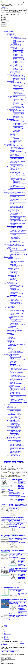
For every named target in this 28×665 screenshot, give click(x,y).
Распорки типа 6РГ (18, 54)
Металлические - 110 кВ (14, 409)
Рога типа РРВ (18, 68)
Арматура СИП (9, 144)
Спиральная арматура (13, 235)
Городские (13, 197)
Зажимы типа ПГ (18, 103)
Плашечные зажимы (16, 178)
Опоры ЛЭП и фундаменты (12, 404)
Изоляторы (13, 154)
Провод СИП (11, 306)
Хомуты (9, 347)
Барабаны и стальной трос (17, 388)
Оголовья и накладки (13, 335)
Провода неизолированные (18, 304)
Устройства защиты (16, 164)
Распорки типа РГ (18, 58)
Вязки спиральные (15, 441)
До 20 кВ (10, 317)
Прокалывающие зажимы (17, 179)
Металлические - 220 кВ (14, 414)
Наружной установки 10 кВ (18, 252)
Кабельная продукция (10, 283)
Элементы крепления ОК (17, 243)
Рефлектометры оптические (18, 233)
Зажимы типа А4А (19, 79)
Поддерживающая (12, 96)
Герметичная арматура (16, 151)
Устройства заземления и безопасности (16, 384)
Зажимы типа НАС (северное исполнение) (20, 85)
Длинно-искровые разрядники (15, 351)
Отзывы (3, 19)
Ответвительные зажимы (17, 157)
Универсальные (14, 209)
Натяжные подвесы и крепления (15, 239)
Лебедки (13, 364)
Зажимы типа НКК (18, 89)
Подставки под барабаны (17, 372)
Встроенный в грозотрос (17, 212)
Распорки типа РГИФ (19, 59)
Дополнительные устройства (18, 389)
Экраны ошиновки (15, 72)
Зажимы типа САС (18, 117)
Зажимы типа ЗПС (18, 113)
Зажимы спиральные (16, 450)
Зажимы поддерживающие (18, 97)
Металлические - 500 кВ (14, 430)
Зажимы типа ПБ (18, 102)
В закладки (4, 7)
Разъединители (14, 159)
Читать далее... (4, 478)
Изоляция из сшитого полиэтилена (16, 291)
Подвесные (14, 271)
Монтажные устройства (14, 455)
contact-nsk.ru (7, 461)
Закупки (3, 22)
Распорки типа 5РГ (18, 52)
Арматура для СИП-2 (16, 169)
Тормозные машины (16, 379)
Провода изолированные (17, 303)
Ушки (12, 143)
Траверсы (13, 162)
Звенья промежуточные (17, 120)
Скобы (12, 137)
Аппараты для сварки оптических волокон (16, 228)
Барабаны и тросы (15, 357)
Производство (4, 20)
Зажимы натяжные (16, 82)
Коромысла (14, 133)
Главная (3, 16)
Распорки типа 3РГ (18, 48)
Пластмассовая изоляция (17, 316)
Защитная (10, 34)
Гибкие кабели (14, 289)
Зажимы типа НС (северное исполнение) (20, 93)
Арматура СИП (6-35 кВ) (14, 145)
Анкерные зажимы (15, 147)
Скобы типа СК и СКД (20, 138)
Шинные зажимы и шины (17, 188)
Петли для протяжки (16, 397)
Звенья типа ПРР (18, 126)
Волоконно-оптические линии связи (14, 192)
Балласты (13, 36)
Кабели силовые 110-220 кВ (15, 296)
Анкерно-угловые (15, 410)
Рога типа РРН (17, 69)
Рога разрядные (15, 65)
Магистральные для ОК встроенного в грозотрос (17, 207)
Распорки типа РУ (18, 64)
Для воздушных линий (14, 440)
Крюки (12, 134)
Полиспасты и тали (15, 373)
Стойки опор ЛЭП (12, 435)
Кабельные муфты (9, 307)
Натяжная (10, 81)
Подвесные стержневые (17, 261)
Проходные (13, 262)
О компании (4, 24)
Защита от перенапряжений (18, 152)
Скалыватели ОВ (15, 234)
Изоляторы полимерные (14, 258)
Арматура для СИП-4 (16, 171)
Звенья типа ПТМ (18, 128)
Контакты (3, 25)
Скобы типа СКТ (18, 140)
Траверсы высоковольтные (18, 342)
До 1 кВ (10, 309)
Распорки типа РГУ (19, 61)
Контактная (11, 74)
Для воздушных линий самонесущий (16, 214)
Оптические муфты (13, 193)
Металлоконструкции (11, 328)
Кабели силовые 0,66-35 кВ (15, 285)
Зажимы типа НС (18, 90)
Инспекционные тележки (17, 359)
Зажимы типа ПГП (18, 106)
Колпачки (10, 282)
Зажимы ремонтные (16, 447)
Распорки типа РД (18, 62)
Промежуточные (15, 413)
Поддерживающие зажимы (17, 158)
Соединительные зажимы (17, 161)
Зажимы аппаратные (16, 75)
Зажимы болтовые (15, 45)
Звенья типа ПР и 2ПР (20, 123)
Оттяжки (10, 337)
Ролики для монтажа (16, 375)
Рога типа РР (17, 67)
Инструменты (11, 189)
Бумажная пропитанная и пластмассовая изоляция (17, 311)
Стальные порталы (12, 338)
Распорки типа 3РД (18, 50)
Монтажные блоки (15, 365)
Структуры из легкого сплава (18, 378)
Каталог (3, 17)
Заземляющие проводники (14, 330)
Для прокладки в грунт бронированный (16, 218)
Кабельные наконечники (17, 172)
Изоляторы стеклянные (14, 268)
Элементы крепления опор (18, 165)
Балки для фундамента (10, 190)
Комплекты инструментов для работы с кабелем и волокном (18, 231)
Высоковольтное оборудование (13, 244)
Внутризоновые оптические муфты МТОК (17, 195)
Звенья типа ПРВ (18, 124)
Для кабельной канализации (18, 216)
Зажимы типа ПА (18, 114)
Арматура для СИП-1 (16, 168)
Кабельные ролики (15, 392)
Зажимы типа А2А (19, 78)
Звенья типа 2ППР (18, 121)
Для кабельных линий (13, 386)
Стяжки (9, 340)
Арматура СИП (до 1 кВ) (14, 166)
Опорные (13, 259)
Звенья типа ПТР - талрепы (18, 131)
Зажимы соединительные (17, 110)
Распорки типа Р (18, 57)
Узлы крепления (15, 71)
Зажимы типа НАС (19, 83)
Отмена (12, 663)
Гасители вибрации (16, 37)
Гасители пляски (15, 44)
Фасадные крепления (16, 186)
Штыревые (13, 266)
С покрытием (14, 272)
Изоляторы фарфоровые (14, 275)
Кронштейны (11, 331)
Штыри (9, 348)
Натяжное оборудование (11, 354)
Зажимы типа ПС (18, 116)
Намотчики (13, 366)
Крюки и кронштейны (17, 155)
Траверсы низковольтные (17, 344)
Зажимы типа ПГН (18, 105)
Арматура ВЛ (8, 31)
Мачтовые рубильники (17, 174)
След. (5, 625)
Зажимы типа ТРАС (19, 95)
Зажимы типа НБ (18, 88)
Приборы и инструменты (14, 226)
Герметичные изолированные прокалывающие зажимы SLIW (20, 183)
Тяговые (12, 279)
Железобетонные (12, 407)
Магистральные (14, 204)
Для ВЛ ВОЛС (11, 355)
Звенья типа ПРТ (18, 127)
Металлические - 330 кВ (14, 420)
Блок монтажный (12, 33)
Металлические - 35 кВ (13, 426)
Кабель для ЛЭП (15, 302)
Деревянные (10, 406)
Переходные (14, 411)
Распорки (13, 47)
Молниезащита (8, 350)
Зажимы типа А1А (19, 76)
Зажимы (12, 358)
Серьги (12, 136)
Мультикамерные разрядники (15, 352)
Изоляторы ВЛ (8, 257)
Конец (5, 626)
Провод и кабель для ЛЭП (14, 300)
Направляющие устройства (18, 395)
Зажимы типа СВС (18, 112)
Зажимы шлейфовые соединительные (15, 452)
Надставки (10, 334)
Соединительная (12, 109)
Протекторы (14, 454)
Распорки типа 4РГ (18, 51)
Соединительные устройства (18, 376)
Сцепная (10, 119)
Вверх (2, 629)
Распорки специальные (17, 107)
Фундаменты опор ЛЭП (14, 437)
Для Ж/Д (13, 269)
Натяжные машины (16, 368)
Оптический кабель (13, 210)
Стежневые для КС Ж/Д (17, 265)
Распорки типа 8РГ (18, 55)
